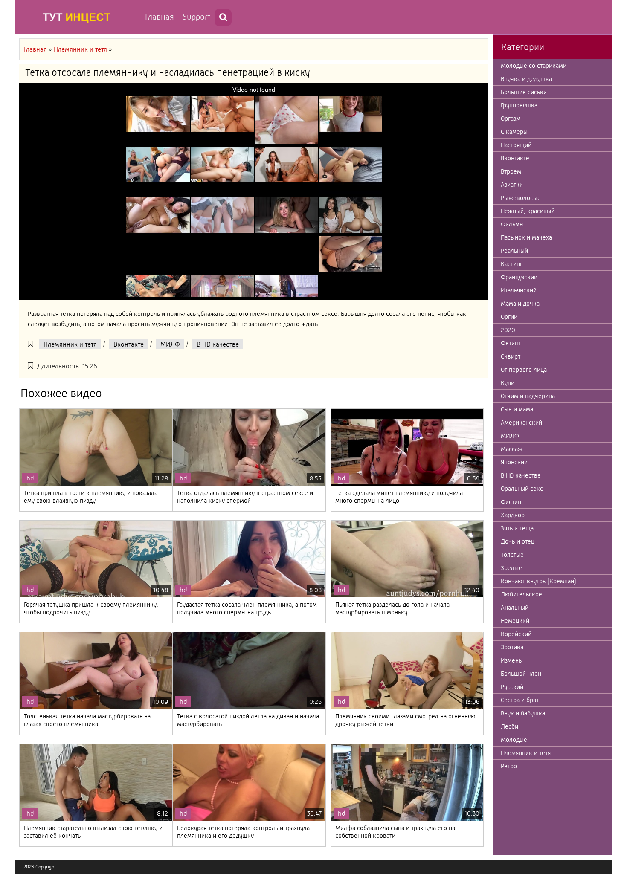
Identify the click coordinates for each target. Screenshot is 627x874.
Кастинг (511, 264)
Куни (507, 383)
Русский (512, 687)
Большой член (521, 673)
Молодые (514, 740)
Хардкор (513, 515)
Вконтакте (128, 344)
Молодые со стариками (533, 65)
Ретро (509, 766)
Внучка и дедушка (526, 79)
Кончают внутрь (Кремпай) (538, 581)
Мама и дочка (520, 303)
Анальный (514, 607)
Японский (514, 462)
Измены (512, 660)
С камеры (514, 132)
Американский (521, 422)
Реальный (514, 251)
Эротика (512, 647)
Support (196, 17)
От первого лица (524, 369)
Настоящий (516, 145)
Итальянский (519, 290)
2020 (508, 330)
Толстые (512, 555)
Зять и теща (517, 528)
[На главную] (79, 17)
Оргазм (510, 118)
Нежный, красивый (527, 211)
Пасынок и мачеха (526, 237)
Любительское (521, 594)
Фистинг (512, 502)
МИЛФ (170, 344)
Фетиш (510, 343)
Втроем (511, 171)
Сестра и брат (520, 700)
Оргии (509, 317)
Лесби (509, 726)
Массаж (511, 449)
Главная (159, 17)
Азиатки (512, 184)
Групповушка (519, 105)
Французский (519, 277)
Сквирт (510, 356)
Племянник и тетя (70, 344)
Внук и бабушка (523, 713)
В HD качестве (218, 344)
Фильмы (512, 224)
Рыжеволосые (521, 198)
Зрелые (511, 568)
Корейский (516, 634)
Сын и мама (517, 409)
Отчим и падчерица (528, 396)
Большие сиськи (524, 92)
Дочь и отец (517, 541)
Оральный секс (522, 488)
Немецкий (515, 621)
